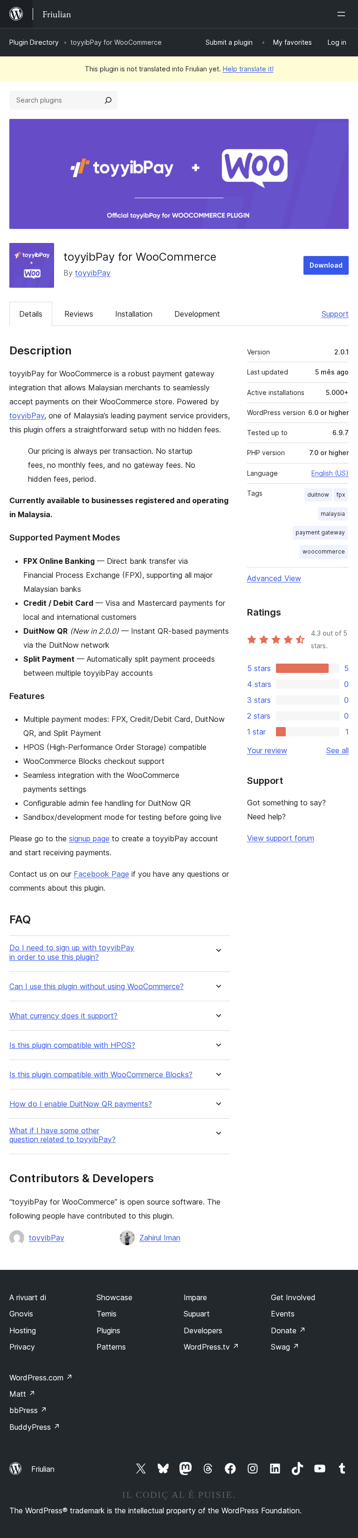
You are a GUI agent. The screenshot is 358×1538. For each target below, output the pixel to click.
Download (326, 265)
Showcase (114, 1297)
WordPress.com (41, 1377)
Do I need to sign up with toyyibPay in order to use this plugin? (71, 952)
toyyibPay (92, 272)
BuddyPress (34, 1427)
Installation (133, 314)
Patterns (111, 1346)
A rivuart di (27, 1297)
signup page (89, 838)
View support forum (280, 838)
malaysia (333, 513)
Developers (203, 1330)
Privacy (22, 1346)
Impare (195, 1297)
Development (197, 314)
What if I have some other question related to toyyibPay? (62, 1135)
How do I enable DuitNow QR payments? (80, 1104)
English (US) (330, 473)
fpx (341, 494)
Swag (285, 1346)
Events (283, 1313)
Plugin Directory (34, 42)
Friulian (43, 1469)
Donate (288, 1330)
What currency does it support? (63, 1015)
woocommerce (324, 551)
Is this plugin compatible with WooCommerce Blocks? (101, 1074)
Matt (22, 1394)
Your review (267, 750)
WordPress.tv (211, 1346)
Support (335, 314)
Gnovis (21, 1313)
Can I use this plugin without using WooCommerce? (96, 986)
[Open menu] (343, 14)
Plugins (108, 1330)
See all (337, 750)
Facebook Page (101, 874)
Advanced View (274, 578)
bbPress (28, 1410)
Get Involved (293, 1297)
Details (30, 314)
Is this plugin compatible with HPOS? (72, 1045)
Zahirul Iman (159, 1237)
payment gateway (320, 532)
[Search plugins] (108, 100)
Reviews (78, 314)
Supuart (197, 1313)
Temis (106, 1313)
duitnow (318, 494)
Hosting (22, 1330)
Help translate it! (248, 69)
